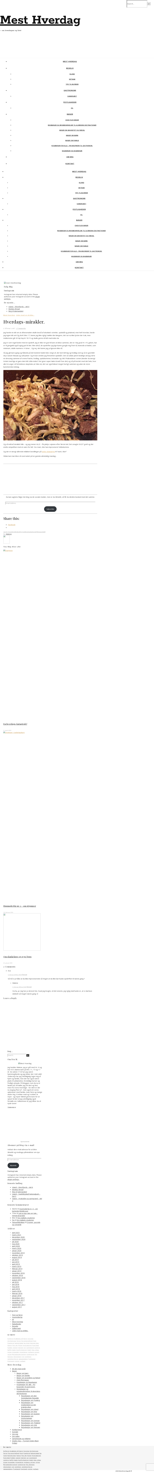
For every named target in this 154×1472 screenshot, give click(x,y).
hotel (20, 1345)
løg (26, 532)
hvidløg (15, 532)
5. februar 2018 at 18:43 (15, 975)
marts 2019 (16, 1266)
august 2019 (17, 1257)
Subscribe (50, 509)
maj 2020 (15, 1244)
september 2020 (18, 1239)
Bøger (70, 114)
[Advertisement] (25, 1124)
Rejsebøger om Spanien (30, 1414)
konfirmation (21, 1350)
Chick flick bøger (72, 120)
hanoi (10, 1345)
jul (25, 1347)
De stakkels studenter (26, 1218)
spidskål (42, 532)
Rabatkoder (16, 1324)
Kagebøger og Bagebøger (72, 151)
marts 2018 (16, 1291)
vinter (17, 1361)
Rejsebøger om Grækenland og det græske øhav (28, 1404)
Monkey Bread (14, 309)
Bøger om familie (72, 140)
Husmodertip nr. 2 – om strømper (19, 906)
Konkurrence (17, 1429)
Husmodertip (17, 1317)
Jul (72, 108)
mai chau (35, 1350)
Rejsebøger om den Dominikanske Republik (30, 1397)
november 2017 (18, 1300)
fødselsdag (19, 1343)
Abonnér (13, 1165)
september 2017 (18, 1305)
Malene (9, 534)
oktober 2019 (17, 1255)
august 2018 (17, 1280)
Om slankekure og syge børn (17, 956)
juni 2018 (15, 1284)
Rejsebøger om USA (29, 1425)
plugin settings (13, 1179)
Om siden (16, 1436)
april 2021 (16, 1232)
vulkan (22, 1361)
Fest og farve (17, 1315)
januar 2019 (16, 1271)
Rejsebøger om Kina (29, 1411)
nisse (10, 1352)
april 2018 (16, 1289)
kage (14, 1350)
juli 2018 (15, 1282)
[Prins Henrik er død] (6, 543)
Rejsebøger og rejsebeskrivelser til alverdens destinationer (72, 125)
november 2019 (18, 1253)
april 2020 (16, 1246)
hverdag (35, 1345)
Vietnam (72, 79)
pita (39, 532)
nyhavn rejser (33, 1352)
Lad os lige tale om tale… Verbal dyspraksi (25, 1214)
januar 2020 (16, 1250)
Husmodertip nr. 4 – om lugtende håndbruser (25, 1210)
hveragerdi (27, 1345)
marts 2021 (16, 1235)
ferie (19, 1341)
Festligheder (69, 102)
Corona (30, 1338)
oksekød (30, 532)
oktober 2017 (17, 1302)
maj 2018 (15, 1286)
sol (23, 1356)
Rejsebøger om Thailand (30, 1423)
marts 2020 (16, 1248)
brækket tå (18, 1338)
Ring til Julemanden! (15, 311)
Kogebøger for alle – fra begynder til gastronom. (72, 146)
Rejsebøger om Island (29, 1409)
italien (20, 1347)
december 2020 (18, 1237)
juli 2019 (15, 1259)
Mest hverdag (70, 61)
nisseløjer (24, 1352)
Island (72, 74)
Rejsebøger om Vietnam (30, 1427)
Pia (13, 1220)
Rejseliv (70, 68)
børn (25, 1338)
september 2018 (18, 1277)
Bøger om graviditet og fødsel (72, 130)
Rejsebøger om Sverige (30, 1420)
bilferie (11, 1338)
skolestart (18, 1356)
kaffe (10, 1350)
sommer (28, 1356)
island (15, 1347)
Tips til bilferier (72, 84)
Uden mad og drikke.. (25, 315)
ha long (27, 1343)
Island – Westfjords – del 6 (18, 306)
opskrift (35, 532)
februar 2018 (17, 1293)
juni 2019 (15, 1262)
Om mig (70, 157)
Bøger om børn (72, 135)
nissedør (15, 1352)
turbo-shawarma (48, 451)
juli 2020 (15, 1241)
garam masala (8, 532)
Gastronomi (70, 90)
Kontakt (70, 163)
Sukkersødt (72, 96)
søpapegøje (23, 1359)
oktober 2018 (17, 1275)
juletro (37, 1347)
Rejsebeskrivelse (19, 1354)
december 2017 (18, 1298)
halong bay (34, 1343)
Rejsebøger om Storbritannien (27, 1417)
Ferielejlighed (27, 1341)
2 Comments (21, 328)
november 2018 (18, 1273)
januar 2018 (16, 1295)
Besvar (24, 974)
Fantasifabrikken (18, 1222)
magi (29, 1350)
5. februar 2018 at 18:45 (19, 987)
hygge (10, 1347)
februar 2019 (17, 1268)
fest (34, 1341)
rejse (10, 1354)
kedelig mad (21, 532)
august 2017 (17, 1307)
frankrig (11, 1343)
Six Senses (30, 1464)
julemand (30, 1347)
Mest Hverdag (40, 20)
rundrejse (30, 1354)
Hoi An (15, 1345)
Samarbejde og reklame (21, 1438)
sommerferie (13, 1359)
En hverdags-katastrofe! (15, 724)
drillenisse (12, 1341)
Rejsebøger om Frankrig (30, 1400)
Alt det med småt (19, 1369)
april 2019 (16, 1264)
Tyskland (31, 1359)
